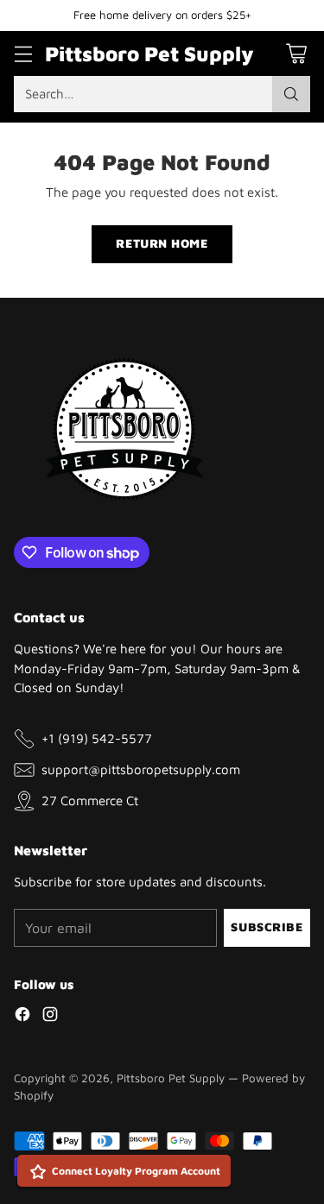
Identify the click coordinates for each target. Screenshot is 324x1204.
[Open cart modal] (296, 53)
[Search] (291, 94)
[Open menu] (23, 53)
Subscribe (266, 927)
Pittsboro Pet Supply (171, 1078)
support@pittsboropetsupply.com (140, 769)
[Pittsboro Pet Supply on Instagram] (50, 1017)
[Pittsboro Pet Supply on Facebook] (22, 1017)
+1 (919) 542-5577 (96, 738)
